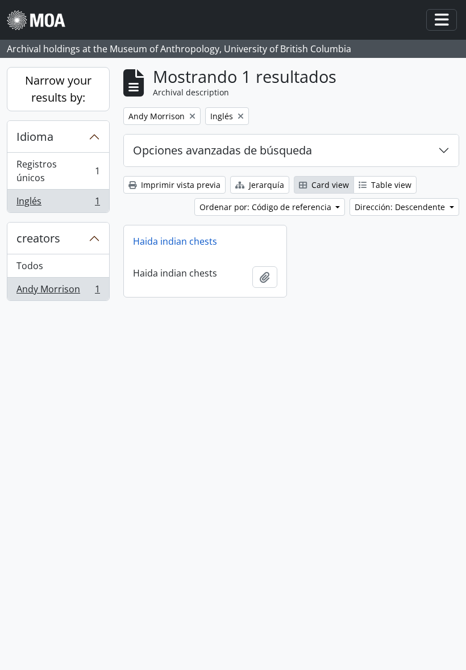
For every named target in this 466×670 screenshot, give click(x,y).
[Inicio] (40, 20)
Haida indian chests (175, 241)
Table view (390, 184)
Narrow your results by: (58, 89)
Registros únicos (58, 171)
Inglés (58, 203)
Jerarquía (265, 184)
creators (38, 238)
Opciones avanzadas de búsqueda (222, 150)
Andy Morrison (58, 291)
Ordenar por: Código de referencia (266, 207)
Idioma (34, 136)
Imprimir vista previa (179, 184)
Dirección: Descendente (401, 207)
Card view (329, 184)
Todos (29, 265)
